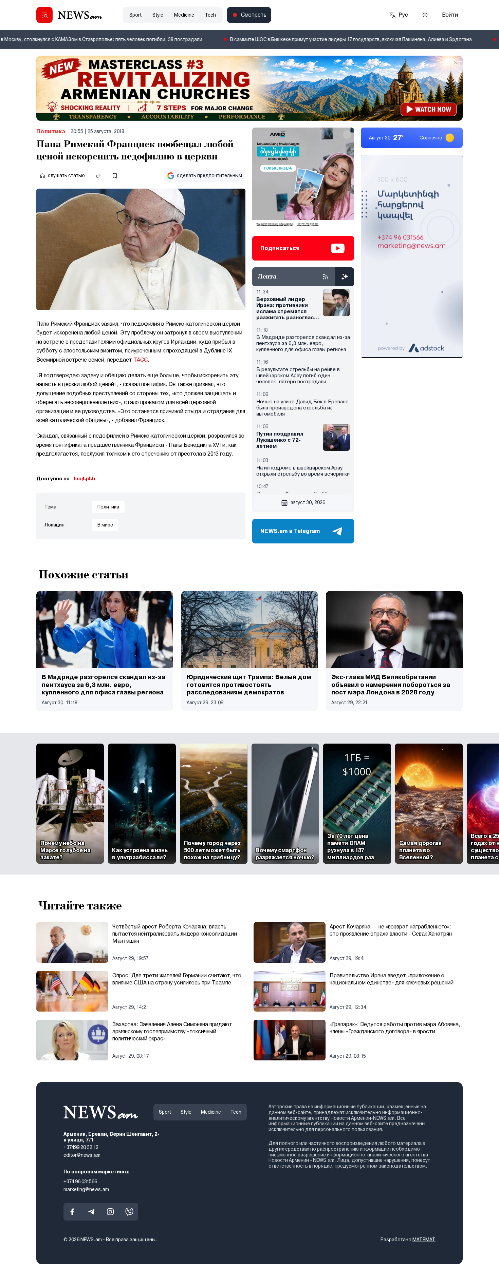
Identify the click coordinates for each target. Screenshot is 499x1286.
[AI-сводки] (344, 276)
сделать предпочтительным (209, 175)
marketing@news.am (86, 1189)
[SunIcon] (425, 15)
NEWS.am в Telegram (290, 531)
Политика (50, 131)
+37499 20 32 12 (80, 1147)
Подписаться (279, 248)
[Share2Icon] (98, 176)
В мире (105, 524)
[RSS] (325, 276)
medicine (184, 15)
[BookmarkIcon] (115, 176)
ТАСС (140, 360)
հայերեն (84, 478)
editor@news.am (81, 1155)
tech (210, 15)
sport (135, 15)
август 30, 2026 (308, 502)
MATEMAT (424, 1239)
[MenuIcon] (44, 15)
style (157, 15)
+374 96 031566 (80, 1181)
